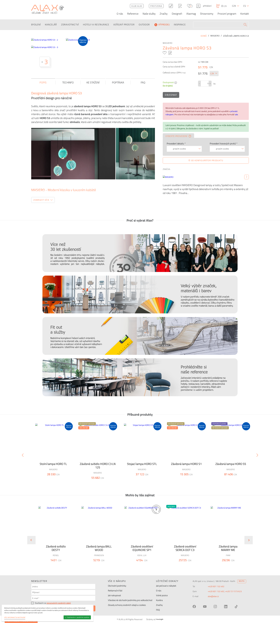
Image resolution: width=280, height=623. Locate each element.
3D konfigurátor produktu (206, 160)
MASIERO (168, 43)
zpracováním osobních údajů (59, 603)
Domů (204, 35)
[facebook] (194, 606)
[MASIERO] (246, 177)
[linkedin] (225, 606)
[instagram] (215, 606)
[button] (63, 565)
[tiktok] (236, 606)
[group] (53, 537)
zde (236, 114)
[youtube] (204, 606)
